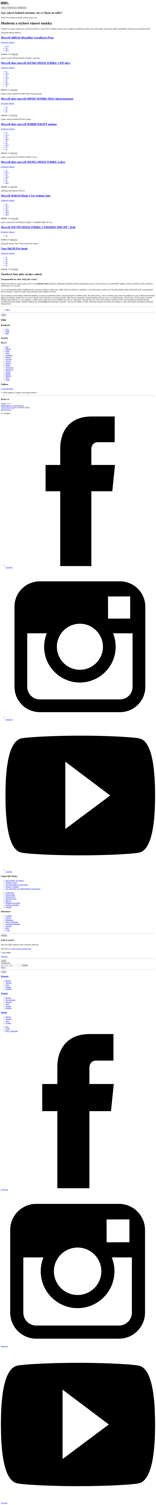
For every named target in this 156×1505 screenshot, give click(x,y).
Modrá (7, 365)
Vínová (8, 361)
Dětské (4, 1012)
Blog (7, 928)
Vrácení (8, 918)
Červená (8, 359)
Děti (7, 333)
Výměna (8, 916)
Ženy (7, 329)
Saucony (8, 983)
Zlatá (7, 353)
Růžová (8, 357)
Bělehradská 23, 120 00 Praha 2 (12, 406)
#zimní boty (9, 893)
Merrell (8, 981)
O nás (7, 930)
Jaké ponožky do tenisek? (14, 881)
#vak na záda (10, 895)
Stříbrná (8, 376)
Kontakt (8, 926)
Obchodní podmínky (12, 924)
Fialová (8, 363)
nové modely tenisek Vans (21, 949)
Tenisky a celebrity (12, 887)
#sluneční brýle (10, 899)
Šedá (7, 378)
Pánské (4, 993)
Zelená (7, 372)
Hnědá (7, 374)
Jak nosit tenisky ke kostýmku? (16, 885)
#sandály (8, 907)
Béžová (8, 349)
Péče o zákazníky (11, 922)
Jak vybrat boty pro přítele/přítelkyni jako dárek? (22, 889)
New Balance (10, 1000)
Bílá (6, 347)
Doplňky (8, 989)
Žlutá (7, 351)
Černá (7, 380)
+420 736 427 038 (7, 408)
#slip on (8, 901)
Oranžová (9, 355)
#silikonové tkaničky (12, 903)
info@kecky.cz (6, 410)
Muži (7, 331)
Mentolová (9, 370)
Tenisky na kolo (11, 883)
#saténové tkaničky (12, 905)
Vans (7, 985)
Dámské (4, 976)
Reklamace (9, 920)
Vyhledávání (5, 963)
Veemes (8, 987)
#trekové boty (10, 897)
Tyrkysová (9, 368)
